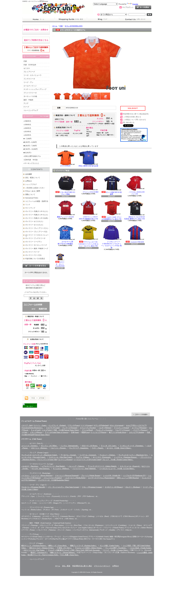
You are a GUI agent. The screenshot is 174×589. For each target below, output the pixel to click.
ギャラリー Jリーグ (32, 252)
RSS (33, 398)
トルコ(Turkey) (47, 430)
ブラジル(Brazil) (87, 430)
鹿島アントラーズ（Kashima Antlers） (83, 546)
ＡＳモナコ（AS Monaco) (114, 487)
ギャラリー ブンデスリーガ (35, 238)
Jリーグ (26, 107)
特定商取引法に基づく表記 (82, 566)
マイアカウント (128, 7)
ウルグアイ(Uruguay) (122, 430)
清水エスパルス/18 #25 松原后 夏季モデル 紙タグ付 (134, 218)
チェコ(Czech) (36, 430)
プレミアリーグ (29, 72)
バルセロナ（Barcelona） (30, 466)
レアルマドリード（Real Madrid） (54, 466)
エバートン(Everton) (65, 460)
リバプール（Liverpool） (88, 455)
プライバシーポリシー (102, 566)
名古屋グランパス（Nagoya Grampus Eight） (43, 555)
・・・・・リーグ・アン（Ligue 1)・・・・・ (38, 485)
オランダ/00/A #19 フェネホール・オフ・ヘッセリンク (88, 166)
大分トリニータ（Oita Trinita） (34, 550)
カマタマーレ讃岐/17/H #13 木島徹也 (65, 243)
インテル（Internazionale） (69, 446)
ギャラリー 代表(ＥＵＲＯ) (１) (36, 211)
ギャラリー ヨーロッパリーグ (36, 245)
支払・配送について (71, 19)
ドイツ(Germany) (87, 425)
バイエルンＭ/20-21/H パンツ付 (137, 193)
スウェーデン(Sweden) (88, 428)
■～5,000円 (27, 139)
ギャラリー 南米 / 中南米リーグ (36, 248)
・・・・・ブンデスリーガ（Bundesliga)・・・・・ (39, 473)
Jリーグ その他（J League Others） (116, 550)
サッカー (30, 406)
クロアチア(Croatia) (53, 428)
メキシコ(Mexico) (36, 432)
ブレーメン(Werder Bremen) (90, 475)
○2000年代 (27, 128)
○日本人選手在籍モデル (32, 156)
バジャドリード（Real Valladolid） (84, 469)
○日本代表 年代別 (31, 160)
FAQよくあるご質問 (32, 191)
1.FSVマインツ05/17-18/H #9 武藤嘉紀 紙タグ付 (88, 218)
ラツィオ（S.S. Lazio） (109, 446)
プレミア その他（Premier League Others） (117, 460)
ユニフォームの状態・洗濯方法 (36, 201)
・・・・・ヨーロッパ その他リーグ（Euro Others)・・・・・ (44, 514)
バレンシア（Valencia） (76, 466)
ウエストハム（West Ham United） (61, 457)
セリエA (27, 68)
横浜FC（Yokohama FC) (39, 552)
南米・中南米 (28, 100)
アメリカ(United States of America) (57, 432)
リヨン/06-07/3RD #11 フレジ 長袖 (67, 193)
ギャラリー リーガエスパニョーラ (37, 235)
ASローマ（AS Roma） (90, 446)
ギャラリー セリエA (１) (34, 221)
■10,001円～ (28, 153)
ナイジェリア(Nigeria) (98, 432)
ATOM (42, 398)
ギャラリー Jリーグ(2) (33, 255)
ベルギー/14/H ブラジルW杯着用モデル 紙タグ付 (111, 218)
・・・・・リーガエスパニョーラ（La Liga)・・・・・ (41, 464)
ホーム (38, 19)
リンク (27, 204)
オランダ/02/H (65, 166)
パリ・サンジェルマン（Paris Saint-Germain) (63, 487)
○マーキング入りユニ (31, 163)
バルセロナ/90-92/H (137, 242)
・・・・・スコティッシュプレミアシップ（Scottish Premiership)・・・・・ (48, 501)
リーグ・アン (28, 82)
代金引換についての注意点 (35, 259)
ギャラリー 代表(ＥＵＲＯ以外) (36, 218)
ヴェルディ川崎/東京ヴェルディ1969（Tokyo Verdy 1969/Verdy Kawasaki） (74, 550)
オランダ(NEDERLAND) (74, 26)
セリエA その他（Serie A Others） (119, 448)
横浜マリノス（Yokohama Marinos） (34, 546)
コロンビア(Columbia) (136, 432)
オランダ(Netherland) (101, 425)
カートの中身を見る (36, 266)
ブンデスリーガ (29, 79)
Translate (135, 4)
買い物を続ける (128, 122)
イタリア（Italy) (27, 425)
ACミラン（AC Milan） (49, 446)
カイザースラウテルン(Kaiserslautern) (101, 478)
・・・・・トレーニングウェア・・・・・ (36, 559)
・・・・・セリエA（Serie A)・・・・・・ (36, 443)
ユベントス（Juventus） (29, 446)
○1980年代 (27, 121)
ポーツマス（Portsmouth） (102, 457)
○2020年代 (27, 135)
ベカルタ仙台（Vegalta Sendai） (140, 548)
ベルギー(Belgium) (104, 428)
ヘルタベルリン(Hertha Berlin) (75, 478)
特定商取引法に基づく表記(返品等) (136, 114)
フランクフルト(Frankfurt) (52, 478)
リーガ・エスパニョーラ (32, 75)
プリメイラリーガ (30, 93)
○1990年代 (27, 125)
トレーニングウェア (31, 110)
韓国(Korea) (85, 432)
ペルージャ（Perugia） (58, 448)
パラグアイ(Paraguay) (140, 430)
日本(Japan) (75, 432)
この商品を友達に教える (132, 117)
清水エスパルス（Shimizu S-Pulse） (42, 548)
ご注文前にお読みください (35, 188)
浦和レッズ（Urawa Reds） (58, 546)
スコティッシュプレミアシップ (35, 89)
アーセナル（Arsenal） (68, 455)
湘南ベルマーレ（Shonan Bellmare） (63, 552)
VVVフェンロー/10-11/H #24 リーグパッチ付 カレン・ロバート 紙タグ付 (88, 244)
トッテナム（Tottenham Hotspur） (126, 457)
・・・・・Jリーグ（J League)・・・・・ (36, 543)
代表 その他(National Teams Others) (66, 430)
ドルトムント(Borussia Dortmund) (67, 475)
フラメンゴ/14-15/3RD (90, 192)
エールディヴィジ (30, 86)
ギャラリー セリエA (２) (34, 225)
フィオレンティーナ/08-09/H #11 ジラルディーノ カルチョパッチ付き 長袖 (111, 245)
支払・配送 (66, 566)
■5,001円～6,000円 (30, 142)
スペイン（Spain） (40, 425)
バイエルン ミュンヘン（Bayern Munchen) (37, 475)
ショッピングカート (143, 7)
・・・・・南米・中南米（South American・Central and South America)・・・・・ (50, 523)
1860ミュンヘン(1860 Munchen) (128, 478)
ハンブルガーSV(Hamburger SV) (134, 475)
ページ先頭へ (140, 414)
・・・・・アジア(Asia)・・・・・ (34, 534)
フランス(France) (74, 425)
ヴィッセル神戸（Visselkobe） (116, 548)
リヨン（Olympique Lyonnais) (92, 487)
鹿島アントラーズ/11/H (65, 217)
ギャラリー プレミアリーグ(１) (36, 228)
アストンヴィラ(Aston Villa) (47, 460)
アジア (26, 103)
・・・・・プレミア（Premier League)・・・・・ (38, 453)
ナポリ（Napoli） (98, 448)
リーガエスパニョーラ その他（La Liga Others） (117, 469)
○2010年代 (27, 132)
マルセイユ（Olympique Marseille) (33, 487)
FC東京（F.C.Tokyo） (64, 548)
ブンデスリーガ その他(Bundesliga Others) (53, 480)
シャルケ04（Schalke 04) (111, 475)
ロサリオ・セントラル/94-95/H (60, 264)
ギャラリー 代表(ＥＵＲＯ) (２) (36, 215)
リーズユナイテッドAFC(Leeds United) (87, 460)
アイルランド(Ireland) (121, 428)
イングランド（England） (58, 425)
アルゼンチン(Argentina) (104, 430)
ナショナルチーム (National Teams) (34, 421)
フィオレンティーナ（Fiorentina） (132, 446)
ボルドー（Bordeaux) (132, 487)
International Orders (31, 198)
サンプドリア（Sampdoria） (79, 448)
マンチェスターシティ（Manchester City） (133, 455)
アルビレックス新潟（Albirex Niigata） (89, 548)
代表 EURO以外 (30, 65)
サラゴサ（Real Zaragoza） (40, 469)
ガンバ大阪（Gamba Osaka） (110, 546)
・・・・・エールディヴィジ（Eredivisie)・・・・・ (40, 494)
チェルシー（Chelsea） (108, 455)
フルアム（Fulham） (83, 457)
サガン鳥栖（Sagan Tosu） (69, 555)
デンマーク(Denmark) (69, 428)
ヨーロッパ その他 (30, 96)
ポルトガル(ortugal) (117, 425)
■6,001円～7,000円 (30, 146)
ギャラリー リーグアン (33, 242)
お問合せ (135, 19)
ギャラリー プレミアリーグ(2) (36, 232)
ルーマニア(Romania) (139, 428)
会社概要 (28, 174)
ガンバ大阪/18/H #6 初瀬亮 (114, 193)
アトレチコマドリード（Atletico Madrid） (102, 466)
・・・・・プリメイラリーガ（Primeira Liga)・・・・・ (41, 507)
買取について (30, 194)
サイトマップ (30, 208)
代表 (25, 61)
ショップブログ (103, 19)
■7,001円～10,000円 (31, 149)
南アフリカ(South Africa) (117, 432)
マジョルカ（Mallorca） (61, 469)
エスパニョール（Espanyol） (130, 466)
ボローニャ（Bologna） (39, 448)
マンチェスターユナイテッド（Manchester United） (39, 455)
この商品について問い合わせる (134, 120)
